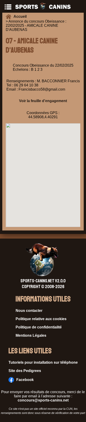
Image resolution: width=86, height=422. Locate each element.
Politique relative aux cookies (41, 319)
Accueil (21, 16)
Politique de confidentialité (39, 327)
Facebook (25, 380)
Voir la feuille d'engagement (43, 101)
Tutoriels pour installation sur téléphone (43, 362)
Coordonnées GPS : (43, 113)
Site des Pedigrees (24, 371)
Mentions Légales (31, 335)
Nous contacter (29, 311)
